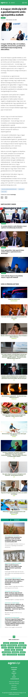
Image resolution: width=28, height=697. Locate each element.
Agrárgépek (6, 643)
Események (4, 647)
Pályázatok (22, 652)
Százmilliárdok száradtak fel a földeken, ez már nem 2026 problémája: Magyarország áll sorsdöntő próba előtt (13, 539)
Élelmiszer (4, 645)
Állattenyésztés (14, 643)
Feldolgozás (11, 647)
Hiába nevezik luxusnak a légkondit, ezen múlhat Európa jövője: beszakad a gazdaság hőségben (13, 567)
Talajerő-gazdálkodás (11, 654)
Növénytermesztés (6, 652)
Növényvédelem (15, 652)
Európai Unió (21, 189)
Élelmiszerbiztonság (12, 645)
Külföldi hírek (19, 649)
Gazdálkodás (18, 647)
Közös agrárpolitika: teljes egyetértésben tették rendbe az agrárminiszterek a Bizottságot (12, 251)
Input (24, 647)
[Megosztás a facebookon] (1, 197)
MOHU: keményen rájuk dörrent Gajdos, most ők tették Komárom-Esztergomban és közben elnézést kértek (14, 595)
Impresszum (14, 685)
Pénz (4, 654)
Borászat (22, 643)
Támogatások (21, 654)
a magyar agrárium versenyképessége (9, 189)
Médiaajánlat (14, 687)
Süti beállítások (14, 689)
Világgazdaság (14, 678)
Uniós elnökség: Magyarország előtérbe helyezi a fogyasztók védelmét (12, 276)
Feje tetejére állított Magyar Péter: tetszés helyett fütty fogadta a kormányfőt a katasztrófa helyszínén (14, 582)
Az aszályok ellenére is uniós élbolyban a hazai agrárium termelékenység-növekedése (14, 227)
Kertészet (7, 649)
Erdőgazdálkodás (22, 645)
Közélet (13, 649)
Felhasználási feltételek (14, 683)
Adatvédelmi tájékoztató (14, 681)
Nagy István (4, 191)
